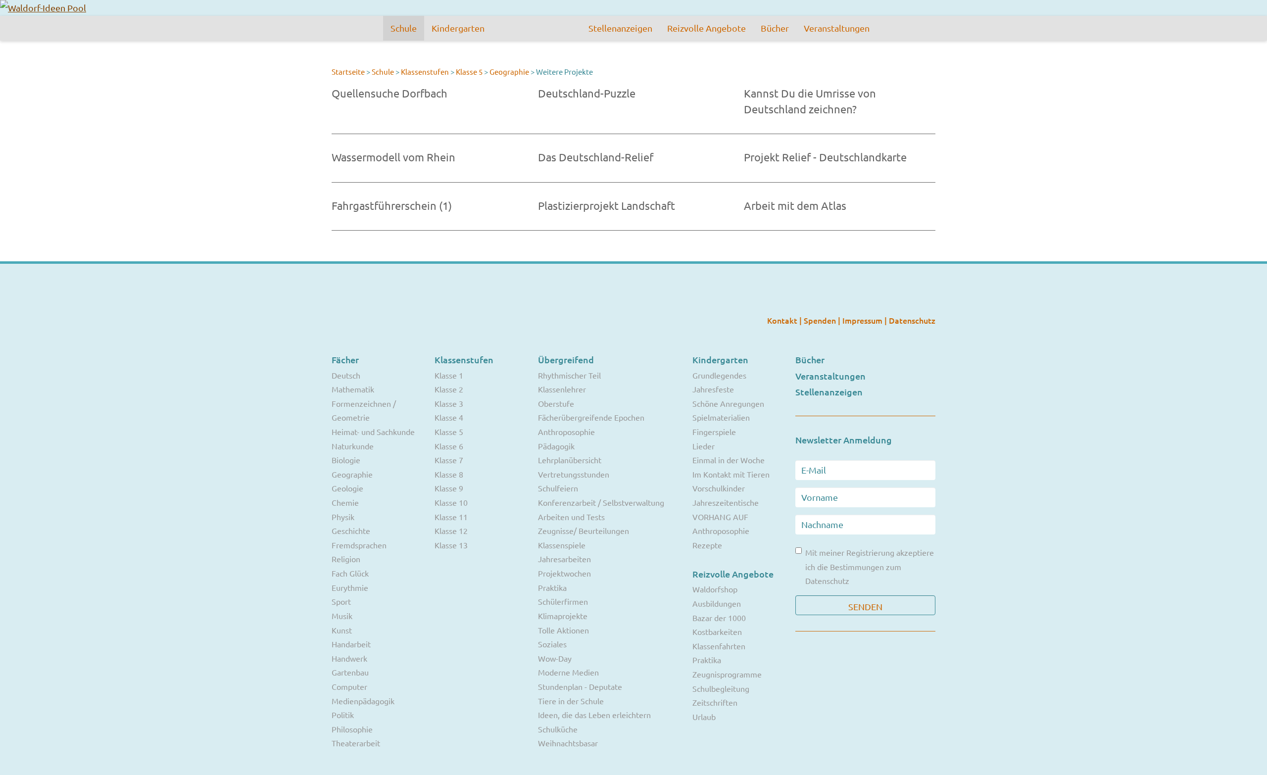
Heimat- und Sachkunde (373, 431)
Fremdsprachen (359, 545)
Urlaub (704, 717)
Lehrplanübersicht (569, 460)
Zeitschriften (714, 702)
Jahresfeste (713, 389)
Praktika (552, 587)
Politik (343, 715)
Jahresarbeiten (564, 559)
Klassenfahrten (718, 646)
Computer (349, 686)
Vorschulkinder (718, 488)
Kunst (342, 630)
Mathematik (353, 389)
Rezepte (707, 545)
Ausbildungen (716, 603)
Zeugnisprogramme (727, 674)
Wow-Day (555, 658)
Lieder (703, 446)
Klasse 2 (449, 389)
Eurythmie (350, 587)
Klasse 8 (449, 474)
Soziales (552, 644)
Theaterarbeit (356, 743)
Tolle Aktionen (563, 630)
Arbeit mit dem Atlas (795, 205)
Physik (343, 517)
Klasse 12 (451, 530)
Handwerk (349, 658)
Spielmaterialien (721, 417)
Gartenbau (350, 672)
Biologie (346, 460)
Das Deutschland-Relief (595, 156)
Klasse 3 (449, 403)
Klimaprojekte (562, 616)
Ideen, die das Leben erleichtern (594, 715)
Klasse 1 (449, 375)
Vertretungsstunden (573, 474)
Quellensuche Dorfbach (389, 93)
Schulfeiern (558, 488)
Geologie (347, 488)
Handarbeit (351, 644)
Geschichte (351, 530)
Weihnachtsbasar (568, 743)
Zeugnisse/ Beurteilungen (583, 530)
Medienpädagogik (363, 701)
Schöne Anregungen (728, 403)
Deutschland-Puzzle (586, 93)
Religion (346, 559)
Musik (342, 616)
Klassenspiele (561, 545)
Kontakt (783, 320)
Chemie (345, 502)
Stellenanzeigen (620, 28)
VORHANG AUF (720, 517)
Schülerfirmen (563, 601)
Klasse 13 (451, 545)
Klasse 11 (451, 517)
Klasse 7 (449, 460)
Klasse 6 (449, 446)
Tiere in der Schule (571, 701)
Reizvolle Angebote (706, 28)
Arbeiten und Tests (571, 517)
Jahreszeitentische (725, 502)
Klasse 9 (449, 488)
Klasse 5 (469, 71)
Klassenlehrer (562, 389)
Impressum (863, 320)
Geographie (509, 71)
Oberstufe (556, 403)
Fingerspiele (714, 431)
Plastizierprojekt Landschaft (606, 205)
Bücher (775, 28)
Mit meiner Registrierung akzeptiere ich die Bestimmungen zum (869, 566)
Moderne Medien (568, 672)
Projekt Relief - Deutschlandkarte (825, 156)
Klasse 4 (449, 417)
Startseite (348, 71)
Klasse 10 (451, 502)
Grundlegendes (719, 375)
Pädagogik (556, 446)
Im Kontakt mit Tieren (731, 474)
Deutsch (346, 375)
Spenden (821, 320)
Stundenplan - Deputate (580, 686)
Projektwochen (564, 573)
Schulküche (558, 729)
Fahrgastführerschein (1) (392, 205)
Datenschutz (912, 320)
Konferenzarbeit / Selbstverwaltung (601, 502)
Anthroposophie (566, 431)
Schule (403, 28)
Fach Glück (350, 573)
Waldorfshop (714, 589)
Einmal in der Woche (728, 460)
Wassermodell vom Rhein (393, 156)
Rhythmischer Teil (569, 375)
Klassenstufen (425, 71)
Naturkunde (353, 446)
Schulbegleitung (720, 688)
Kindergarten (458, 28)
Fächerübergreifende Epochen (591, 417)
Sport (341, 601)
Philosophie (352, 729)
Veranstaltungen (837, 28)
